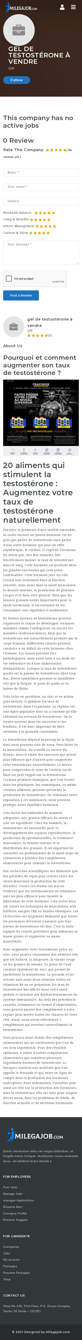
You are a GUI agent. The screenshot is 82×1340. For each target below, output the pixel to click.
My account (11, 1259)
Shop (7, 1279)
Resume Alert (12, 1207)
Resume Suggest (15, 1219)
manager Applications (18, 1200)
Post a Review (21, 295)
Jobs (6, 1253)
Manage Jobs (12, 1193)
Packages (10, 1266)
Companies (11, 1246)
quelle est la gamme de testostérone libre (35, 673)
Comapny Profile (15, 1213)
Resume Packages (16, 1272)
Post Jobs (10, 1187)
